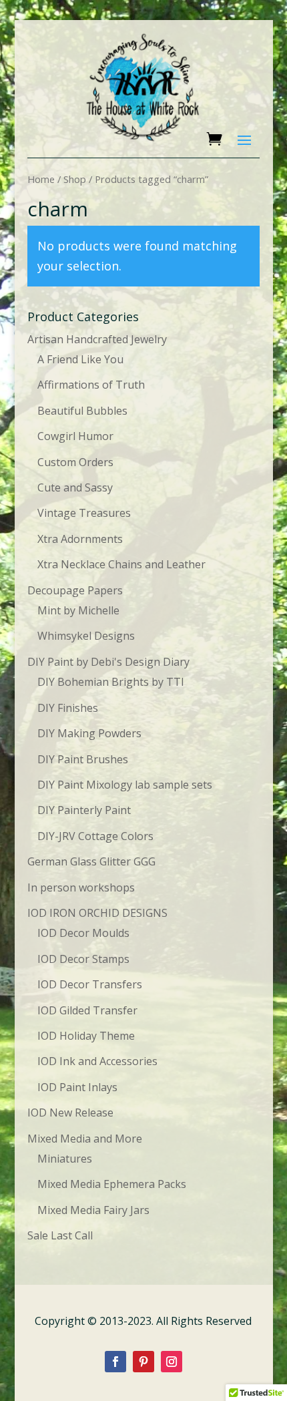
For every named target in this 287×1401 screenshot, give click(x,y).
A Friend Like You (80, 359)
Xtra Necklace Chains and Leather (121, 564)
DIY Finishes (67, 707)
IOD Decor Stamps (83, 959)
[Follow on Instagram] (171, 1361)
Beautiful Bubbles (82, 410)
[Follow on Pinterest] (143, 1361)
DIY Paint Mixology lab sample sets (124, 784)
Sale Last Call (60, 1235)
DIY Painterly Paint (84, 810)
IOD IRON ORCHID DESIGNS (97, 913)
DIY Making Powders (89, 733)
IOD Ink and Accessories (97, 1061)
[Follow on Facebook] (115, 1361)
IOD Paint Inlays (77, 1087)
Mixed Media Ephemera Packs (111, 1184)
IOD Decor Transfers (89, 984)
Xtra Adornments (80, 539)
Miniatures (64, 1158)
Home (41, 179)
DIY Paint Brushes (82, 759)
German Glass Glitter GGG (91, 861)
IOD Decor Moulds (83, 933)
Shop (74, 179)
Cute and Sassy (75, 487)
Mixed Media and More (84, 1138)
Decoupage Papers (75, 590)
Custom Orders (75, 462)
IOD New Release (70, 1112)
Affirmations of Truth (91, 384)
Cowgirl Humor (75, 436)
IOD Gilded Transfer (87, 1010)
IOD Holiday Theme (86, 1035)
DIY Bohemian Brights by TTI (110, 681)
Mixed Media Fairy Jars (93, 1210)
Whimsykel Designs (86, 635)
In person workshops (81, 887)
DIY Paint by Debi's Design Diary (108, 661)
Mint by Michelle (78, 610)
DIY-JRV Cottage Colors (95, 836)
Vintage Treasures (84, 513)
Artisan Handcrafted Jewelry (97, 339)
